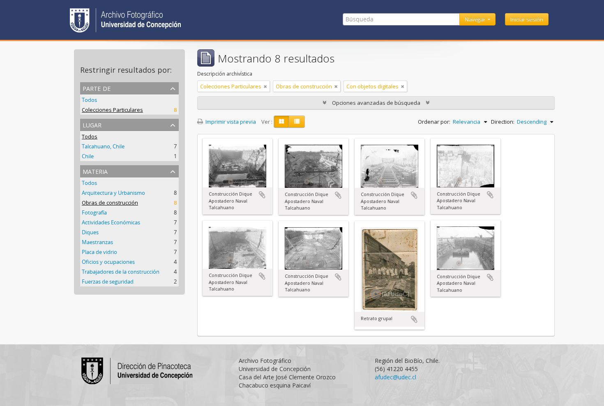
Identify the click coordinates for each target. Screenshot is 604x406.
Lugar (92, 124)
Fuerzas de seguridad (108, 281)
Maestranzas (97, 242)
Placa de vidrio (99, 252)
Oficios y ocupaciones (108, 261)
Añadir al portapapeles (262, 195)
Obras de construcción (110, 202)
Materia (95, 170)
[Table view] (297, 121)
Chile (88, 156)
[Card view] (281, 121)
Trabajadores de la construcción (120, 271)
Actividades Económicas (111, 222)
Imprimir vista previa (230, 121)
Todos (89, 100)
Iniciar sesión (526, 19)
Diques (90, 232)
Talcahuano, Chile (103, 146)
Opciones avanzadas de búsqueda (376, 102)
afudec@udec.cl (395, 377)
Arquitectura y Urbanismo (113, 192)
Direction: (502, 121)
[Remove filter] (265, 86)
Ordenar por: (434, 121)
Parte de (97, 87)
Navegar (475, 19)
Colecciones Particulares (112, 109)
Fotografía (94, 212)
